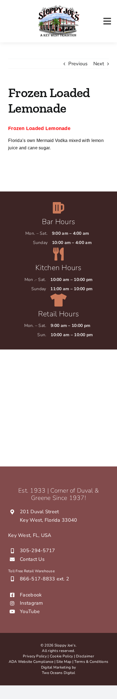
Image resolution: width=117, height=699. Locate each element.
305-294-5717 (37, 550)
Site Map (64, 661)
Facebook (31, 595)
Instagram (31, 603)
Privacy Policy (35, 656)
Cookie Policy (61, 656)
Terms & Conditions (91, 661)
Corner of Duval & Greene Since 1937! (65, 494)
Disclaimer (85, 656)
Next (98, 63)
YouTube (30, 611)
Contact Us (32, 559)
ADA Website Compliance (31, 661)
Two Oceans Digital (58, 672)
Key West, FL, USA (29, 535)
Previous (78, 63)
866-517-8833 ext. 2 (44, 579)
